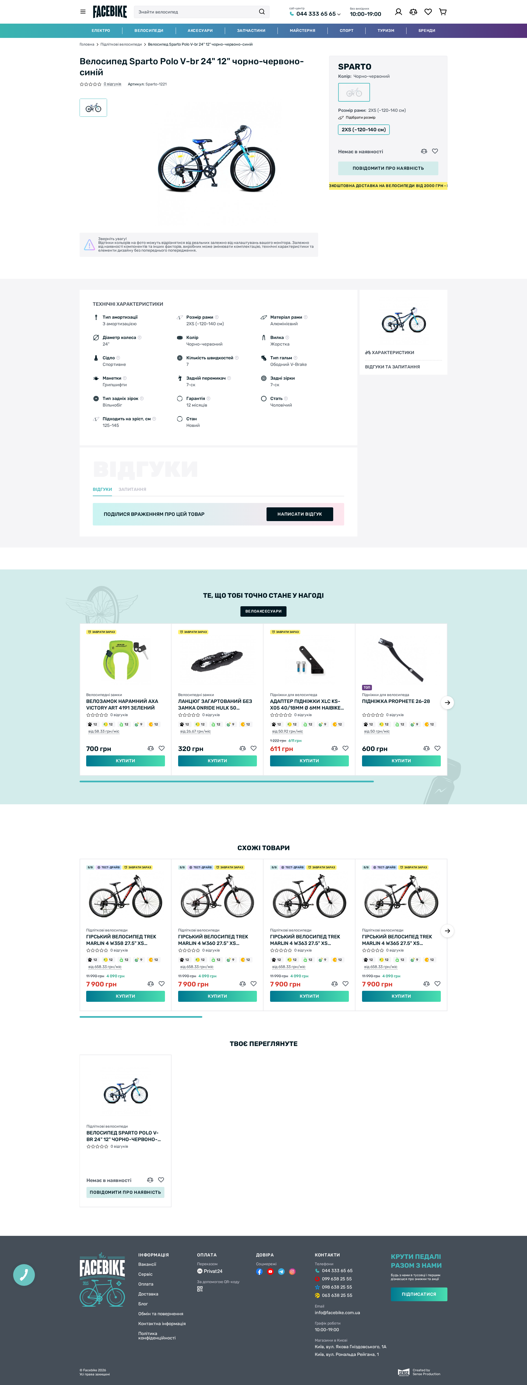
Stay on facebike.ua (263, 716)
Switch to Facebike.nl (263, 698)
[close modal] (320, 664)
